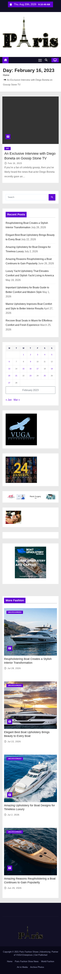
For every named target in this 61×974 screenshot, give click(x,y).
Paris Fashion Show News (27, 961)
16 (30, 369)
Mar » (17, 399)
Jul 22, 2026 (14, 741)
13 (9, 369)
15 (23, 369)
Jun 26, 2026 (14, 888)
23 (30, 376)
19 (52, 369)
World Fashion (47, 961)
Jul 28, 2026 (14, 668)
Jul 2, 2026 (13, 814)
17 (37, 369)
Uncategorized (14, 612)
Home (6, 75)
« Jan (9, 399)
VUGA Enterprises (24, 955)
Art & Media (22, 967)
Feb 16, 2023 (15, 163)
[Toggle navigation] (40, 60)
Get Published (40, 955)
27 (9, 383)
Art (7, 148)
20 (9, 376)
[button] (47, 60)
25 (45, 376)
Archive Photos (37, 967)
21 (16, 376)
